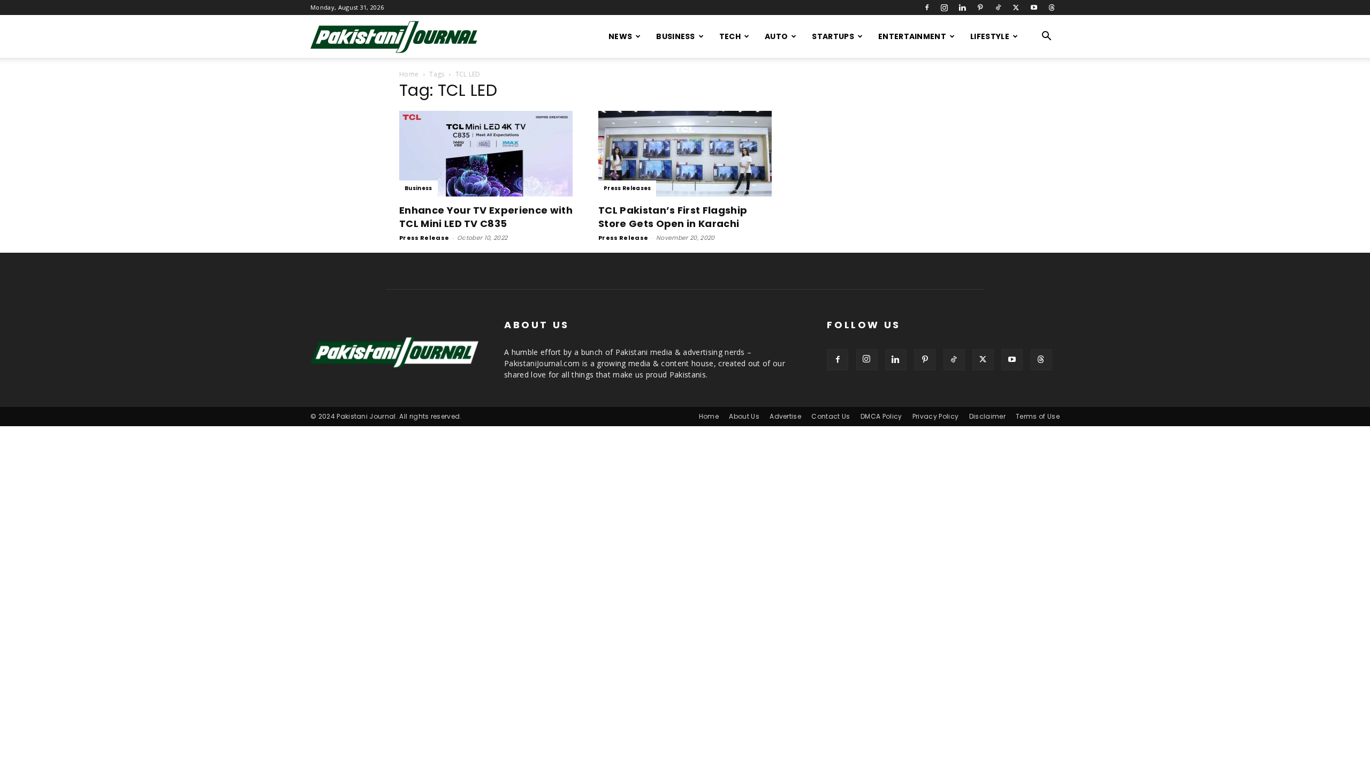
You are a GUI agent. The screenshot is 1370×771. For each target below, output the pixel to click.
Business (675, 36)
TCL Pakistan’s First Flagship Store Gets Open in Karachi (672, 216)
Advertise (785, 416)
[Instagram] (945, 7)
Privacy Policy (935, 416)
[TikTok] (998, 7)
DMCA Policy (881, 416)
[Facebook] (927, 7)
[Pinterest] (980, 7)
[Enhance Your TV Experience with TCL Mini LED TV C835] (486, 153)
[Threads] (1052, 7)
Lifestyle (989, 36)
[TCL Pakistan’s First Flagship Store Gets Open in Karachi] (685, 153)
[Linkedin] (962, 7)
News (620, 36)
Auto (776, 36)
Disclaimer (987, 416)
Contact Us (830, 416)
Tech (730, 36)
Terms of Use (1038, 416)
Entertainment (912, 36)
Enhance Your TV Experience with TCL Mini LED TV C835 (486, 216)
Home (408, 74)
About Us (744, 416)
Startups (833, 36)
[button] (1047, 37)
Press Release (424, 237)
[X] (1016, 7)
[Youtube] (1034, 7)
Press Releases (627, 188)
